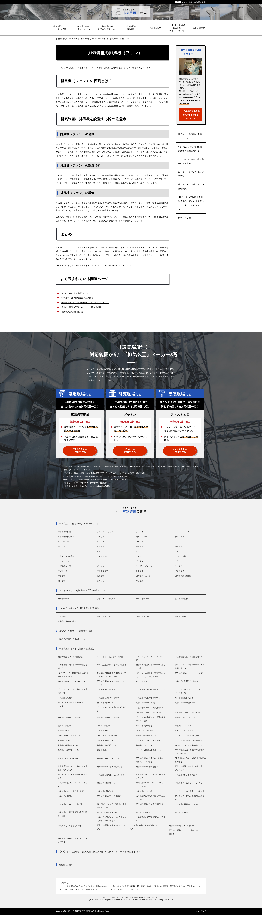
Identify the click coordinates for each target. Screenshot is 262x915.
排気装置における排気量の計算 (71, 791)
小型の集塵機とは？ (105, 740)
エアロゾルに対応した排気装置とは (189, 740)
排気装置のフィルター (145, 791)
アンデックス (63, 561)
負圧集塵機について (105, 703)
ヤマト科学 (179, 566)
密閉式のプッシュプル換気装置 (110, 717)
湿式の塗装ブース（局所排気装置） (189, 713)
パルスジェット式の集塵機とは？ (189, 745)
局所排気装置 (63, 599)
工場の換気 (62, 616)
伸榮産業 (139, 571)
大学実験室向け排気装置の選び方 (71, 657)
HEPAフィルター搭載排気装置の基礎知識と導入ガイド (73, 675)
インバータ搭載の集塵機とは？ (149, 750)
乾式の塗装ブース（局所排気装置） (150, 713)
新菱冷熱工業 (63, 542)
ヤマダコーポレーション (146, 566)
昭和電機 (61, 581)
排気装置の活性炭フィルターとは (110, 775)
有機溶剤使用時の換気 (67, 621)
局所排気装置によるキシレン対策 (71, 681)
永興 (99, 551)
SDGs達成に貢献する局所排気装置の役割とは (190, 760)
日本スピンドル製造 (66, 556)
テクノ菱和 (179, 537)
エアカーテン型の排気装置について (150, 690)
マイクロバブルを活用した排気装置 (189, 791)
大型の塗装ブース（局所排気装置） (150, 708)
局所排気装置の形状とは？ (147, 767)
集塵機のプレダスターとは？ (109, 758)
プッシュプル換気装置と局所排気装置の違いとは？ (150, 719)
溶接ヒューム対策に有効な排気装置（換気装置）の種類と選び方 (150, 675)
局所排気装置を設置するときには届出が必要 (81, 307)
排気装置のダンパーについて (109, 698)
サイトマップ (201, 911)
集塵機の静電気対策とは (72, 312)
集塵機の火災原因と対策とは (70, 750)
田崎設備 (139, 542)
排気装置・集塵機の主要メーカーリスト (191, 136)
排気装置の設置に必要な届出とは (71, 639)
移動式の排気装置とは (106, 783)
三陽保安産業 (102, 571)
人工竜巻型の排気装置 (106, 690)
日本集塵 (178, 546)
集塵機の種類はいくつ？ (185, 717)
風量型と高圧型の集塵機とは (70, 758)
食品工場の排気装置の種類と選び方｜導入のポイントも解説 (111, 675)
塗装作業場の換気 (104, 616)
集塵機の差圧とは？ (144, 745)
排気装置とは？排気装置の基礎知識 (77, 298)
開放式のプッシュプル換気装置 (71, 717)
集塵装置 (100, 581)
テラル (178, 561)
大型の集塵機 (102, 731)
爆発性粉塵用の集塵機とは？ (70, 735)
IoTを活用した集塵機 (145, 731)
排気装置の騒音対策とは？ (108, 812)
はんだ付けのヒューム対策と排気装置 (150, 658)
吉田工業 (61, 576)
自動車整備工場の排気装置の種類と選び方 (72, 666)
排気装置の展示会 (65, 796)
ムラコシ (139, 551)
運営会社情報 (184, 218)
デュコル (61, 546)
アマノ (139, 556)
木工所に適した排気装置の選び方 (189, 657)
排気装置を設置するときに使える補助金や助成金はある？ (111, 819)
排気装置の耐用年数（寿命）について (189, 683)
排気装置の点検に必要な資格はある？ (143, 827)
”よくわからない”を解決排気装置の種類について (190, 149)
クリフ (99, 561)
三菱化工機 (62, 571)
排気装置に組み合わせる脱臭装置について (72, 704)
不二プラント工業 (182, 532)
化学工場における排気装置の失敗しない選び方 (150, 666)
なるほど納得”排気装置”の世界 (194, 2)
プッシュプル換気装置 (106, 599)
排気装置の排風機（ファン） (187, 804)
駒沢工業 (139, 581)
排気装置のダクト (143, 812)
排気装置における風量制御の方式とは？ (72, 776)
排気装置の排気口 (182, 812)
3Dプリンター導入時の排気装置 (110, 657)
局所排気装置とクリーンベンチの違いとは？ (150, 776)
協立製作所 (179, 571)
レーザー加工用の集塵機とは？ (110, 735)
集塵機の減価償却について (108, 745)
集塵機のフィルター (183, 726)
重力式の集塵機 (103, 726)
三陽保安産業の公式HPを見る (80, 450)
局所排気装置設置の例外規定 (109, 796)
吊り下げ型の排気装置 (184, 698)
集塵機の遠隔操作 (65, 740)
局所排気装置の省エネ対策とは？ (110, 767)
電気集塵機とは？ (104, 750)
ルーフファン (141, 681)
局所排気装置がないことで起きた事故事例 (183, 832)
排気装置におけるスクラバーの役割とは (72, 784)
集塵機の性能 (63, 731)
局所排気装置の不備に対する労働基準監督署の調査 (189, 752)
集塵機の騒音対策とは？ (146, 735)
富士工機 (100, 546)
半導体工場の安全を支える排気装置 (111, 665)
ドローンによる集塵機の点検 (187, 735)
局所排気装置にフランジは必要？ (182, 826)
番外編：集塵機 (181, 599)
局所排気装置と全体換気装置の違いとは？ (150, 806)
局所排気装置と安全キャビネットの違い (111, 827)
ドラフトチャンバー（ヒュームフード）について (189, 691)
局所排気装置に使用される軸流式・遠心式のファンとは (150, 760)
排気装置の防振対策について (148, 698)
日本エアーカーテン (144, 576)
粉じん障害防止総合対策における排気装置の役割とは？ (111, 806)
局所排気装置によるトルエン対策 (189, 673)
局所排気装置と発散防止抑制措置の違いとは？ (189, 768)
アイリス (100, 537)
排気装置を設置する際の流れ (70, 826)
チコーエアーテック (105, 532)
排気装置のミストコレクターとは (189, 783)
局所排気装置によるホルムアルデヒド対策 (111, 683)
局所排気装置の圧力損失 (146, 703)
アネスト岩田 (102, 556)
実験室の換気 (180, 616)
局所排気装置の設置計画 (185, 703)
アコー (60, 551)
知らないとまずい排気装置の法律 (191, 174)
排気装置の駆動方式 (66, 698)
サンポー (100, 542)
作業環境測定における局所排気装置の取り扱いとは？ (85, 303)
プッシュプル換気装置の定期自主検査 (111, 709)
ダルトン (139, 561)
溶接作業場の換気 (143, 616)
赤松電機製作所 (64, 532)
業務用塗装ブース (143, 599)
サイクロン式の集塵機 (184, 731)
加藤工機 (139, 546)
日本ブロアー (141, 537)
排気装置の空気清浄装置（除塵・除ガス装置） (72, 814)
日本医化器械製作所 (66, 537)
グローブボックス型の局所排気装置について (72, 691)
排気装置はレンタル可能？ (186, 775)
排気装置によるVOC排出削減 (70, 804)
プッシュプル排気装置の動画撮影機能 (189, 797)
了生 (177, 551)
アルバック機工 (181, 556)
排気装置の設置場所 (105, 791)
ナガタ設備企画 (64, 566)
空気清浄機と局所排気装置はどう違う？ (150, 819)
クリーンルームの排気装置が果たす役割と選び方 (189, 666)
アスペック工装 (181, 542)
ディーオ (139, 532)
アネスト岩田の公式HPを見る (180, 450)
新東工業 (100, 576)
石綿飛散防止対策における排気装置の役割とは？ (150, 797)
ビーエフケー (102, 566)
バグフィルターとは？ (145, 726)
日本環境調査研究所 (183, 576)
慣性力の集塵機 (64, 726)
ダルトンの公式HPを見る (129, 450)
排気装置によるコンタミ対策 (148, 740)
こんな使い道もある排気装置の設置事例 (191, 161)
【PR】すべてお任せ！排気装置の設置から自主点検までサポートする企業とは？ (191, 203)
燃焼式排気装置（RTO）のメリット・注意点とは (150, 784)
